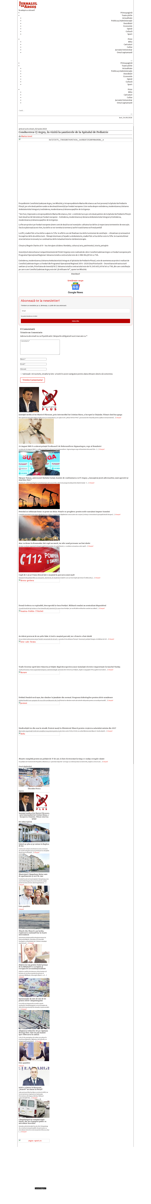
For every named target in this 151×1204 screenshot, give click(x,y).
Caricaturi (128, 44)
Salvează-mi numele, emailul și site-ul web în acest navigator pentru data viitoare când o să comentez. (68, 374)
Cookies (88, 1198)
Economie (127, 26)
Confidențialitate (76, 1198)
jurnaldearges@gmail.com (39, 1152)
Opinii (129, 29)
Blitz (130, 42)
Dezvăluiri (127, 23)
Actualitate (127, 18)
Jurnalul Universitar (123, 50)
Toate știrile (127, 15)
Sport (129, 34)
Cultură (129, 31)
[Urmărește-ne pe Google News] (75, 288)
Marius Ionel (26, 136)
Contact (62, 1198)
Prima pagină (126, 13)
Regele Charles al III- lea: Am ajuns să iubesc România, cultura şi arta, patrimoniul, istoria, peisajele (67, 245)
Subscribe (75, 321)
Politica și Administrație (121, 21)
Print (130, 39)
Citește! (118, 418)
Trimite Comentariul (32, 380)
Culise (129, 47)
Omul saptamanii (124, 52)
